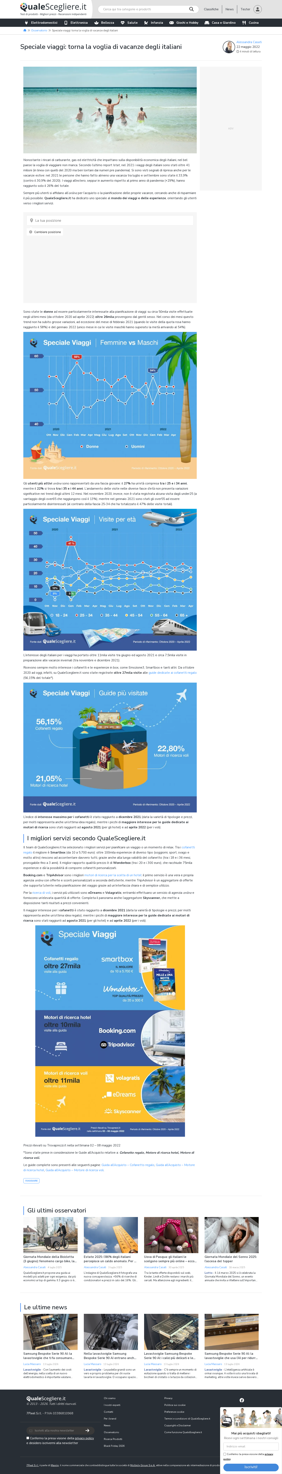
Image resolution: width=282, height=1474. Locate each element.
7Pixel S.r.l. (34, 1413)
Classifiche (211, 9)
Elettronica (79, 23)
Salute (132, 23)
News (229, 9)
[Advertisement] (231, 129)
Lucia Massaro (32, 1364)
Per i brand (110, 1418)
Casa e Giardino (224, 23)
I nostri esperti (112, 1405)
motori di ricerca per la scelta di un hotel (112, 875)
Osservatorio (111, 1432)
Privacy (168, 1398)
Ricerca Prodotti (113, 1439)
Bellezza (107, 23)
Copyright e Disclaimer (177, 1425)
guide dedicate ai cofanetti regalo (173, 673)
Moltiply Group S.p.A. (142, 1465)
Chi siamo (110, 1398)
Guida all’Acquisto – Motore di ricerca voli (75, 1170)
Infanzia (157, 23)
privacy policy (84, 1438)
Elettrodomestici (44, 23)
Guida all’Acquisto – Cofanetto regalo (128, 1165)
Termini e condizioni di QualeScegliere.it (187, 1418)
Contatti (108, 1412)
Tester (245, 9)
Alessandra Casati (249, 42)
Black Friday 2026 (114, 1446)
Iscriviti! (251, 1467)
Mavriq (55, 1465)
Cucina (254, 23)
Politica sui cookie (174, 1405)
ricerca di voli (41, 893)
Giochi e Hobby (187, 23)
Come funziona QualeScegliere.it (183, 1432)
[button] (258, 9)
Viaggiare (31, 1180)
